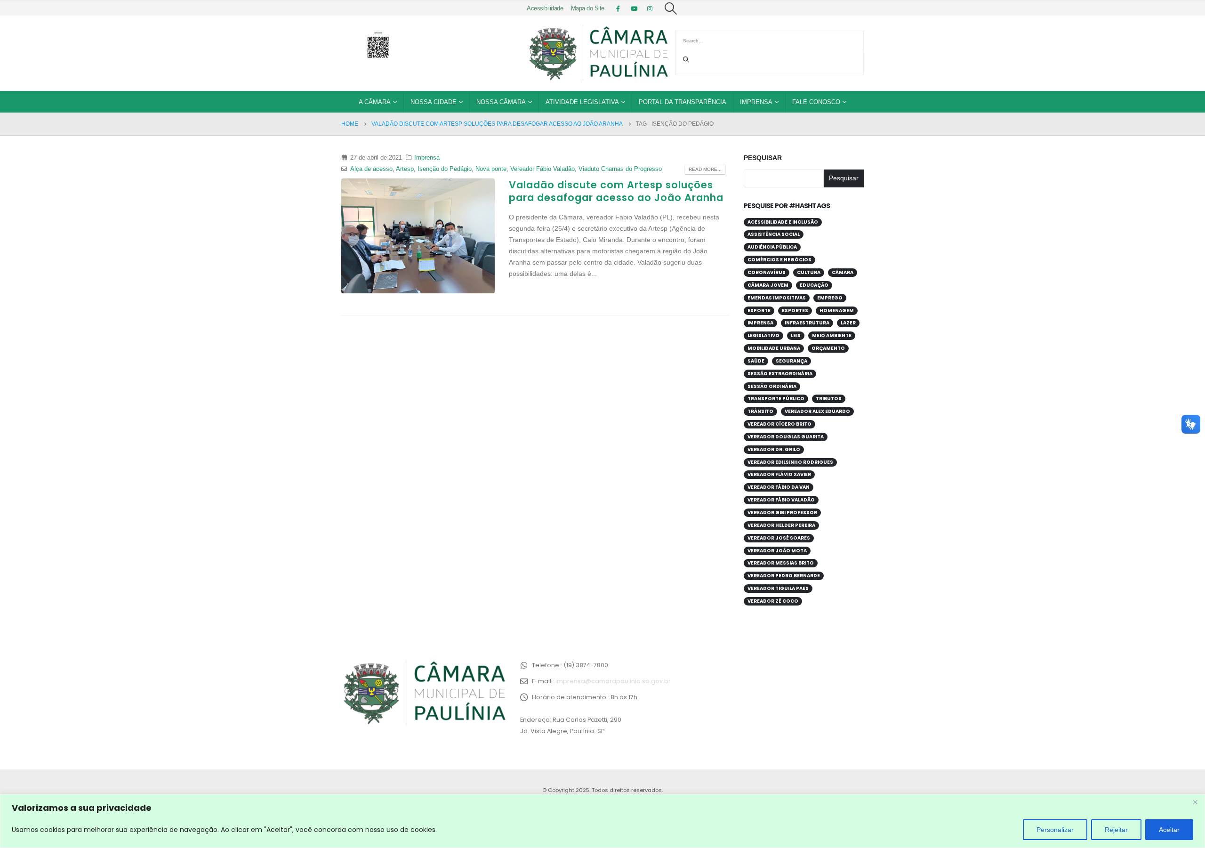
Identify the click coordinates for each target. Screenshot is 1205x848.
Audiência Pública (772, 246)
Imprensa (756, 101)
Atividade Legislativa (582, 101)
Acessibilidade (545, 8)
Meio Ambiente (832, 335)
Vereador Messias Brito (780, 562)
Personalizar (1055, 829)
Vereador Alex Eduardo (817, 411)
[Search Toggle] (671, 8)
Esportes (795, 310)
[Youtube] (634, 8)
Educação (814, 285)
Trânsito (760, 411)
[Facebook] (618, 8)
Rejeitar (1116, 829)
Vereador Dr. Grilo (773, 449)
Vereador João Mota (777, 550)
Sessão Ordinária (771, 386)
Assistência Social (773, 234)
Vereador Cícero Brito (779, 424)
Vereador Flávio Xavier (779, 474)
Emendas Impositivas (776, 297)
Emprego (830, 297)
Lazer (848, 322)
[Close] (1195, 802)
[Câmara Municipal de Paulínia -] (597, 53)
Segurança (791, 360)
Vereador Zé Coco (772, 601)
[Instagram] (650, 8)
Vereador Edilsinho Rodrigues (790, 462)
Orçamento (828, 348)
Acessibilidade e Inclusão (782, 222)
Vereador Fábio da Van (778, 487)
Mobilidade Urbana (773, 348)
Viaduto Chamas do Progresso (620, 169)
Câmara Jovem (767, 285)
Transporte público (775, 398)
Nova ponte (490, 169)
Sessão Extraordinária (779, 373)
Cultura (808, 272)
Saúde (755, 360)
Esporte (759, 310)
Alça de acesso (371, 169)
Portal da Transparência (682, 101)
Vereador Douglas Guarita (785, 436)
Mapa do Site (587, 8)
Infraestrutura (807, 322)
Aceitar (1169, 829)
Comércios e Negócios (779, 259)
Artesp (405, 169)
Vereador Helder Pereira (781, 525)
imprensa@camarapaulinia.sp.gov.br (613, 681)
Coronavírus (766, 272)
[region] (602, 821)
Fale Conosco (816, 101)
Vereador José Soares (778, 537)
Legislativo (763, 335)
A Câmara (375, 101)
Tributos (829, 398)
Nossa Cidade (433, 101)
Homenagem (836, 310)
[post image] (418, 235)
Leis (796, 335)
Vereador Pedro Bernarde (783, 575)
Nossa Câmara (501, 101)
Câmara (842, 272)
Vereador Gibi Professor (782, 512)
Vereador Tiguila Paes (778, 588)
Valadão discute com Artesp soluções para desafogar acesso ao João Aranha (616, 191)
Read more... (705, 169)
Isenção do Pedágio (445, 169)
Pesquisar (763, 158)
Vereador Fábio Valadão (542, 169)
